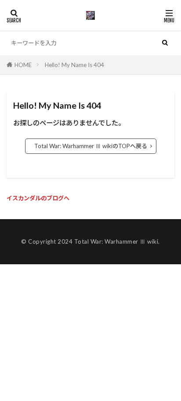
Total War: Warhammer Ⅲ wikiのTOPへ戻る (90, 145)
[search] (164, 43)
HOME (23, 64)
